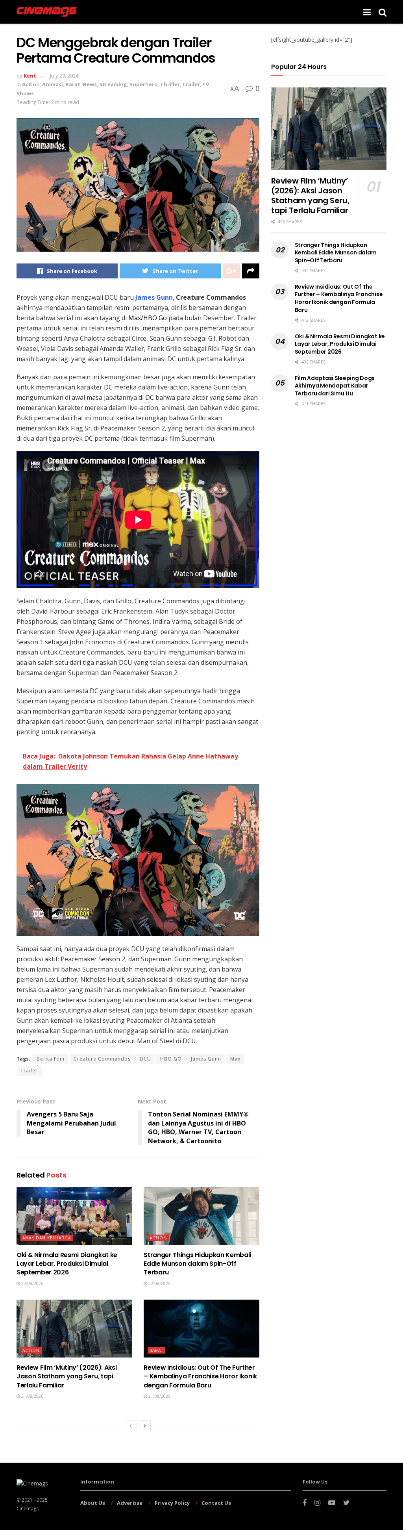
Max (235, 1058)
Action (31, 84)
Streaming (113, 84)
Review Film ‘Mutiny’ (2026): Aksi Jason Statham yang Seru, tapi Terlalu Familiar (66, 1376)
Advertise (129, 1502)
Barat (72, 84)
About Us (92, 1502)
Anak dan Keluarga (46, 1238)
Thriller (170, 84)
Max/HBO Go (147, 317)
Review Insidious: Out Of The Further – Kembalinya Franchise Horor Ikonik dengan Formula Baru (200, 1376)
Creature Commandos (102, 1058)
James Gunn (206, 1058)
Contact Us (216, 1502)
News (90, 84)
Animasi (52, 84)
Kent (30, 75)
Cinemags (28, 1508)
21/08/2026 (31, 1396)
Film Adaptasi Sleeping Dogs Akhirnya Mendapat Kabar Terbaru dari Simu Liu (335, 385)
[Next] (145, 1425)
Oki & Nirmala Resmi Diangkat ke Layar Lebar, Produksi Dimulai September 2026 (67, 1263)
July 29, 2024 (64, 75)
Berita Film (51, 1058)
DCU (145, 1058)
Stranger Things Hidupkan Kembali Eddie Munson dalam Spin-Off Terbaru (197, 1263)
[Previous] (131, 1425)
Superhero (143, 84)
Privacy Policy (172, 1502)
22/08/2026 (31, 1283)
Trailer (191, 84)
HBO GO (171, 1058)
